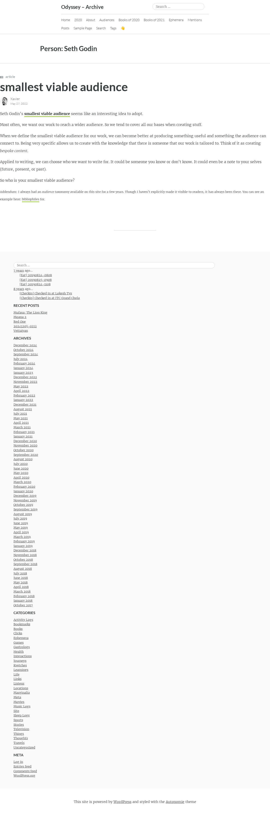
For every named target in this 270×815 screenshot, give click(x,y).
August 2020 (23, 459)
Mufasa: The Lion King (30, 312)
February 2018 (24, 596)
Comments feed (25, 771)
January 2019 (23, 546)
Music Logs (22, 706)
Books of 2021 (154, 20)
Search (101, 28)
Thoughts (21, 738)
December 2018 (25, 550)
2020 (78, 20)
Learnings (21, 670)
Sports (18, 720)
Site (16, 711)
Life (16, 674)
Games (19, 642)
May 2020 (21, 473)
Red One (20, 322)
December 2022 (25, 377)
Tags (113, 28)
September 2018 (25, 564)
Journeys (20, 661)
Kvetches (20, 665)
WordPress (122, 802)
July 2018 (20, 573)
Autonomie (175, 802)
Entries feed (22, 766)
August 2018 (23, 569)
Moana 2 (20, 317)
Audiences (106, 20)
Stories (19, 725)
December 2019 (25, 496)
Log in (18, 762)
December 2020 (25, 441)
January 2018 (23, 600)
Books (18, 629)
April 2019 (21, 532)
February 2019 (24, 541)
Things (19, 734)
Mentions (195, 20)
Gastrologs (22, 647)
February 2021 (24, 432)
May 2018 (21, 582)
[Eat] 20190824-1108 (35, 284)
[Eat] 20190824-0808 (36, 275)
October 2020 (24, 450)
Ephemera (176, 20)
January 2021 (23, 436)
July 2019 (20, 518)
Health (19, 652)
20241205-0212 (25, 326)
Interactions (23, 656)
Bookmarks (22, 624)
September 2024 (26, 354)
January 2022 (23, 400)
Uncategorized (24, 747)
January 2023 (23, 373)
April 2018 (21, 587)
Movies (19, 702)
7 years (19, 270)
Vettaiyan (21, 331)
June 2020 (21, 468)
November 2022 (25, 382)
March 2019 (22, 537)
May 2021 (21, 418)
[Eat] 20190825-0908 (36, 280)
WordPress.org (24, 775)
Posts (65, 28)
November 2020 (25, 445)
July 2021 (20, 414)
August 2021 (23, 409)
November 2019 (25, 500)
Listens (19, 683)
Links (18, 679)
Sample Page (83, 28)
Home (65, 20)
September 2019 (25, 509)
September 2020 (26, 455)
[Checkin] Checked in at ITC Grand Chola (50, 298)
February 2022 (24, 395)
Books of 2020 (129, 20)
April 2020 (21, 477)
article (10, 76)
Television (21, 729)
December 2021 (25, 404)
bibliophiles (30, 199)
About (90, 20)
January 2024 (23, 368)
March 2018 (22, 591)
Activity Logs (23, 620)
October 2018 (23, 560)
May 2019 (21, 527)
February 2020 (24, 487)
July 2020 (21, 464)
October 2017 (23, 605)
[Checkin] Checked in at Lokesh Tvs (46, 293)
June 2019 (21, 523)
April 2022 (21, 391)
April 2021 (21, 423)
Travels (19, 743)
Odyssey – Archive (82, 7)
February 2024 (24, 363)
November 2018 (25, 555)
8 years (19, 289)
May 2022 (21, 386)
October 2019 (23, 505)
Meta (17, 697)
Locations (21, 688)
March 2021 (22, 427)
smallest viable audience (64, 87)
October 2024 (24, 350)
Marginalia (22, 693)
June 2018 (21, 578)
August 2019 (23, 514)
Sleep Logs (22, 715)
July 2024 (21, 359)
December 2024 (25, 345)
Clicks (18, 633)
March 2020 (22, 482)
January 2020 (23, 491)
